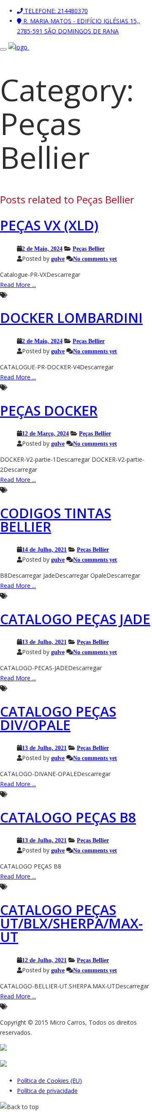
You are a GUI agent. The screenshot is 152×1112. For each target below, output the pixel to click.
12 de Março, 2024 (45, 433)
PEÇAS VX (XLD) (49, 225)
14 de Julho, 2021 (44, 549)
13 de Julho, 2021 (44, 642)
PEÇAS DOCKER (49, 410)
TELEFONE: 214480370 (55, 11)
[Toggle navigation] (3, 49)
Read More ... (18, 285)
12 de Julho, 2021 (44, 960)
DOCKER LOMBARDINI (71, 317)
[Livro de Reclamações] (6, 1065)
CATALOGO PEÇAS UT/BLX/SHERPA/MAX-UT (71, 923)
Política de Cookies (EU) (49, 1081)
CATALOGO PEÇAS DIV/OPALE (58, 718)
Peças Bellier (89, 249)
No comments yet (95, 259)
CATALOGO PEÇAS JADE (75, 619)
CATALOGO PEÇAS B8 (68, 817)
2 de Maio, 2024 (42, 249)
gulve (58, 259)
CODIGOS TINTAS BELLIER (55, 520)
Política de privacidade (47, 1091)
